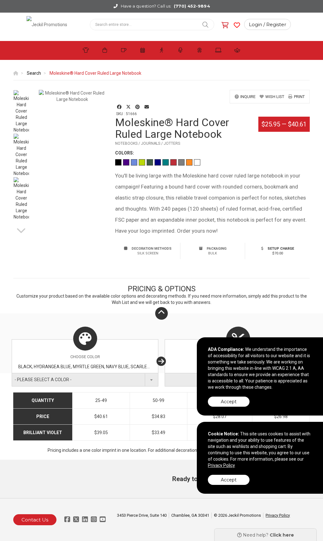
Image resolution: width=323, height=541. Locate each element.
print (299, 96)
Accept (229, 401)
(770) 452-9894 (192, 6)
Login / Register (267, 24)
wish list (274, 96)
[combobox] (85, 379)
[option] (21, 111)
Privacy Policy (278, 515)
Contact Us (34, 520)
